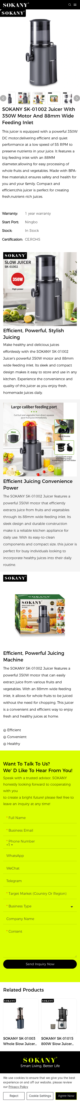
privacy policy (18, 1087)
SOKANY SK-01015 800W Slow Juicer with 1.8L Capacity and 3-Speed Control (57, 1041)
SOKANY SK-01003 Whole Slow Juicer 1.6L (19, 1041)
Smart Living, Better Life (40, 1066)
